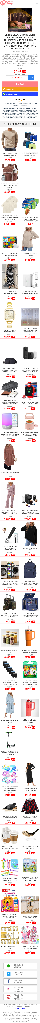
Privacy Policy (20, 1008)
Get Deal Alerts (11, 94)
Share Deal (8, 89)
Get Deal (20, 84)
